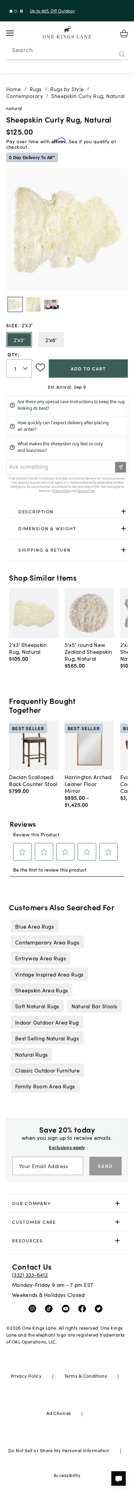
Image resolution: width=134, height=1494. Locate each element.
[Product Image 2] (51, 304)
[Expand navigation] (15, 33)
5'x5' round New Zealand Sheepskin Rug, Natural (88, 651)
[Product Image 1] (33, 304)
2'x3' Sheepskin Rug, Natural (28, 648)
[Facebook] (83, 1308)
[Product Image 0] (15, 304)
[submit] (122, 54)
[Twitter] (100, 1308)
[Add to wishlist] (40, 367)
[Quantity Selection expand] (26, 368)
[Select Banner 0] (11, 11)
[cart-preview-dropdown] (124, 33)
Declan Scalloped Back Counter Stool (33, 780)
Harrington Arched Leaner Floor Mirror (88, 783)
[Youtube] (67, 1308)
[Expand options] (123, 511)
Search (22, 49)
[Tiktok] (50, 1308)
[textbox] (19, 368)
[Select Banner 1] (15, 11)
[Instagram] (34, 1308)
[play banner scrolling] (21, 11)
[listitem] (34, 926)
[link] (67, 511)
